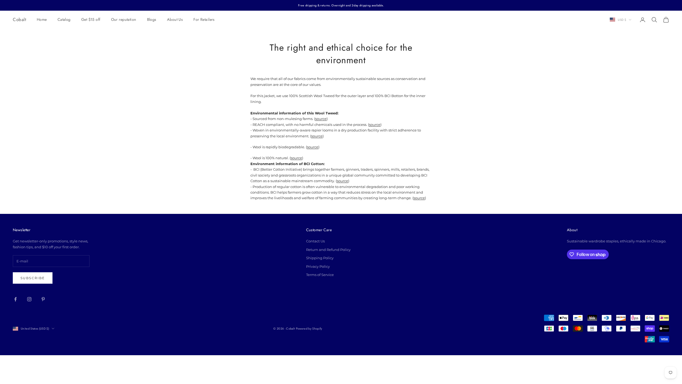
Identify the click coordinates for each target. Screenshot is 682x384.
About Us (175, 19)
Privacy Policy (318, 266)
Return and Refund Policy (328, 249)
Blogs (151, 19)
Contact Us (315, 241)
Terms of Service (320, 275)
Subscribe (33, 278)
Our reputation (123, 19)
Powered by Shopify (309, 328)
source (321, 119)
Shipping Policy (320, 258)
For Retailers (204, 19)
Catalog (64, 19)
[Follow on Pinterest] (43, 299)
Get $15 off (90, 19)
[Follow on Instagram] (29, 299)
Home (42, 19)
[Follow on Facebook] (15, 299)
